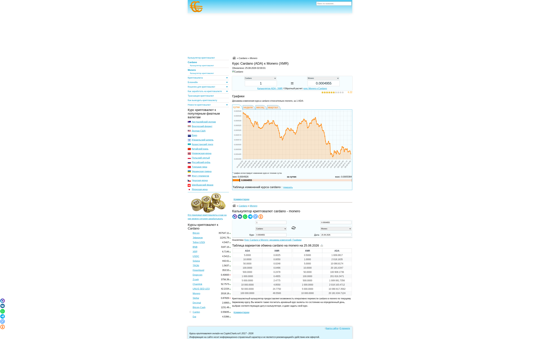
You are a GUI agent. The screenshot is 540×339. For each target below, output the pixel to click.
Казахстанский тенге (202, 144)
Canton (196, 312)
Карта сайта (332, 328)
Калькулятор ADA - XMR (270, 88)
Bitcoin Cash (199, 307)
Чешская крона (200, 180)
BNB (195, 247)
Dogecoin (197, 275)
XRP (195, 251)
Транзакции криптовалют (201, 96)
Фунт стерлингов (200, 176)
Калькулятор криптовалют (201, 58)
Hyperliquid (198, 270)
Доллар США (199, 131)
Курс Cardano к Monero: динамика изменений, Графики (273, 240)
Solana (196, 261)
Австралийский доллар (204, 122)
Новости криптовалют (199, 105)
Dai (194, 316)
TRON (196, 265)
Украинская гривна (202, 171)
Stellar (196, 298)
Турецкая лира (199, 167)
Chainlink (197, 284)
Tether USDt (199, 242)
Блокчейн (193, 82)
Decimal (197, 303)
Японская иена (200, 189)
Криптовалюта (195, 78)
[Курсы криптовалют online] (196, 7)
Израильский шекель (202, 140)
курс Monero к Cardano (315, 88)
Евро (194, 135)
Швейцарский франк (202, 185)
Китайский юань (200, 149)
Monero (192, 70)
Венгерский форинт (202, 126)
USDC (196, 256)
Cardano (192, 62)
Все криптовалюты (234, 57)
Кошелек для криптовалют (201, 87)
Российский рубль (201, 162)
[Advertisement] (270, 34)
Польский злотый (201, 158)
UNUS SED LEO (201, 289)
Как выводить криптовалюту (202, 100)
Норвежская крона (201, 153)
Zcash (196, 279)
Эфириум (198, 238)
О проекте (344, 328)
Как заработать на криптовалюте (205, 91)
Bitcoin (196, 233)
